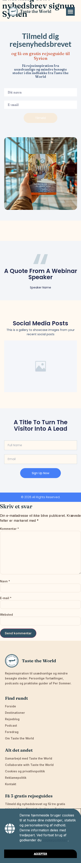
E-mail (5, 598)
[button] (70, 11)
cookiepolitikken (55, 840)
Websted (6, 614)
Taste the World (35, 11)
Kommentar (9, 528)
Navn (5, 581)
